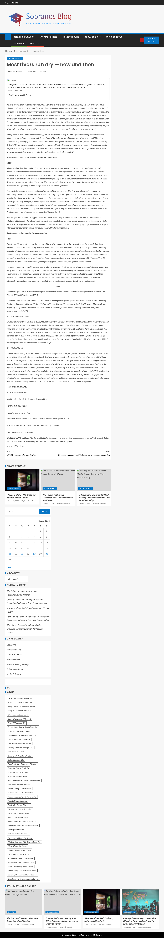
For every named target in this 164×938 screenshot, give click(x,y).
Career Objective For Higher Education (22, 735)
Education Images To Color (17, 776)
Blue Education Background (18, 715)
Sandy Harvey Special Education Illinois (22, 871)
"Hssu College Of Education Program (21, 698)
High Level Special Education (18, 813)
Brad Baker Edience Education (18, 731)
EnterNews (85, 935)
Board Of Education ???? (16, 723)
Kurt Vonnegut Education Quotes (20, 838)
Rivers (17, 446)
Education (19, 43)
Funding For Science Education (19, 805)
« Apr (9, 567)
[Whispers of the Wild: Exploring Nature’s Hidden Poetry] (22, 480)
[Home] (8, 37)
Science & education (24, 37)
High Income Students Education (19, 809)
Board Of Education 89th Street (19, 719)
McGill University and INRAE (49, 104)
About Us (34, 43)
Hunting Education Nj (16, 830)
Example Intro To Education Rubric (20, 793)
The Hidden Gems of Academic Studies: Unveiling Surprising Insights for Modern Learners (25, 629)
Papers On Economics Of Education (20, 858)
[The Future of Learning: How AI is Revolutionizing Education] (23, 902)
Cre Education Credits (16, 752)
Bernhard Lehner (86, 171)
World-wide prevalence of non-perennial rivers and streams (45, 291)
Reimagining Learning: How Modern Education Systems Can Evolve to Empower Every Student (139, 921)
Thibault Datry (67, 270)
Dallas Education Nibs (16, 760)
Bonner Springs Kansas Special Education (22, 727)
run (22, 446)
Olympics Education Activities (18, 854)
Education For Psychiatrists (18, 772)
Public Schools (114, 37)
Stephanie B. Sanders (15, 72)
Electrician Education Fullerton (19, 784)
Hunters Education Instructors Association (23, 825)
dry (12, 446)
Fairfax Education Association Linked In (22, 797)
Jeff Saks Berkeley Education (18, 834)
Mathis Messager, (59, 138)
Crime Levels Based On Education (20, 756)
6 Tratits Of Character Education (20, 702)
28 (34, 554)
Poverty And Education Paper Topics (21, 862)
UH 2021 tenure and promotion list (21, 453)
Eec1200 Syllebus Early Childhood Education (24, 780)
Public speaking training (17, 664)
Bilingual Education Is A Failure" (19, 711)
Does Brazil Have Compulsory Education (22, 764)
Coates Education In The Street (19, 739)
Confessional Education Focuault (19, 743)
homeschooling (71, 37)
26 (22, 554)
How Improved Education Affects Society (22, 821)
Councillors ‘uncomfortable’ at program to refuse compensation (84, 453)
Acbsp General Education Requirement (21, 706)
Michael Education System (17, 846)
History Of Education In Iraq (18, 817)
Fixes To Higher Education (17, 801)
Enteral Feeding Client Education (19, 789)
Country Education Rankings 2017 (20, 748)
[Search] (138, 40)
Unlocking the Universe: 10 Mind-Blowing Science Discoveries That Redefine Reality (93, 498)
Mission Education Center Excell (19, 850)
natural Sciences (48, 37)
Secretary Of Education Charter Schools (22, 875)
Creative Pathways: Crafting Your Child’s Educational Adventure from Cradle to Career (61, 921)
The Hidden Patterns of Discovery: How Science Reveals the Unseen (57, 498)
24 (10, 554)
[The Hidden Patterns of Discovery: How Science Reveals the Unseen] (58, 480)
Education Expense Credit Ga (18, 768)
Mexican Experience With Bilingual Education (24, 842)
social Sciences (93, 37)
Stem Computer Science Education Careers (23, 879)
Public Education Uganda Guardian (20, 866)
